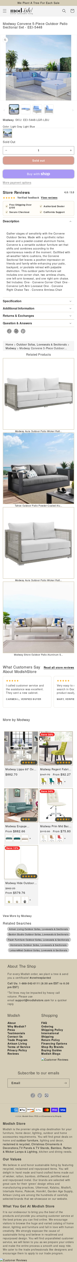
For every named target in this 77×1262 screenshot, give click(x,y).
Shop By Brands (52, 1046)
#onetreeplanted (40, 977)
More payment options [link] (17, 182)
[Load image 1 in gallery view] (14, 109)
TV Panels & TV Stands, (34, 1148)
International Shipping (50, 1034)
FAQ (44, 1022)
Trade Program (17, 1040)
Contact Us (15, 1036)
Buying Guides (51, 1050)
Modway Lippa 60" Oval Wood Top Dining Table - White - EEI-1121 (20, 769)
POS (36, 1116)
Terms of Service (18, 1046)
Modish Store (27, 1116)
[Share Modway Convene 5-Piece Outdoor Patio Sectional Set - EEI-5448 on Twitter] (15, 331)
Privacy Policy (17, 1050)
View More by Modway (17, 916)
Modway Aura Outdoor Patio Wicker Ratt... (38, 431)
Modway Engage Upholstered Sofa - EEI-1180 (20, 826)
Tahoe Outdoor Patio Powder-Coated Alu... (38, 505)
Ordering (47, 1026)
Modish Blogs (50, 1053)
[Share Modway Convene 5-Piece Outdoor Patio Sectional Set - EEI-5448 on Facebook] (8, 331)
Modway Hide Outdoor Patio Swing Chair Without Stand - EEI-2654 (19, 883)
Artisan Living (17, 1043)
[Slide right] (73, 110)
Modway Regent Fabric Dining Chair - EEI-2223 (55, 769)
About (11, 1022)
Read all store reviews (59, 667)
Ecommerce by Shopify (51, 1116)
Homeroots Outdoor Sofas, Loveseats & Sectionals (38, 944)
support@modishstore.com (32, 1000)
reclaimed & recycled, (17, 1144)
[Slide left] (4, 110)
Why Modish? (16, 1026)
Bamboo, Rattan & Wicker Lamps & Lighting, (37, 1149)
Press (11, 1029)
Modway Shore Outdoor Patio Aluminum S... (38, 654)
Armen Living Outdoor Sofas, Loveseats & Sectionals (38, 929)
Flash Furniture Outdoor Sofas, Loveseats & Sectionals (38, 939)
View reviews (49, 197)
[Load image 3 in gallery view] (37, 109)
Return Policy (50, 1040)
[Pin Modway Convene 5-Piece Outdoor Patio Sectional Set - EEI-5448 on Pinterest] (22, 331)
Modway (8, 120)
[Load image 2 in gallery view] (25, 109)
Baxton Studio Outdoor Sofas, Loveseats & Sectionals (39, 934)
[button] (5, 11)
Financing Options (54, 1043)
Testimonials (16, 1033)
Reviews (13, 1053)
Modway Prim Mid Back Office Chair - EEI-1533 (55, 826)
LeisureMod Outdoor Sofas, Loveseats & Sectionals (38, 950)
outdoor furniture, (27, 1140)
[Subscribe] (65, 1083)
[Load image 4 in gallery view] (49, 109)
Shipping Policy (52, 1029)
